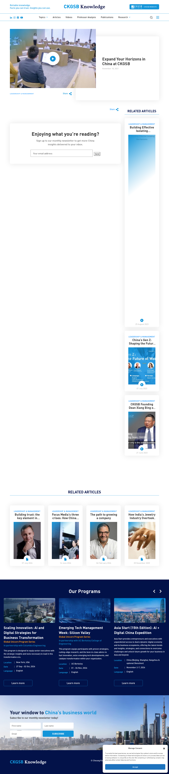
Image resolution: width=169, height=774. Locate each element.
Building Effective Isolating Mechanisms (142, 130)
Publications (107, 17)
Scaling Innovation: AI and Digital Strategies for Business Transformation (24, 633)
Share (65, 93)
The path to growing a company (103, 516)
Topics (42, 17)
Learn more (18, 683)
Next (161, 591)
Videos (69, 17)
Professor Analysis (86, 17)
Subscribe (58, 733)
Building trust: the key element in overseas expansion (27, 518)
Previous (154, 591)
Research (123, 17)
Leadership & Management (22, 93)
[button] (164, 748)
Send (97, 154)
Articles (57, 17)
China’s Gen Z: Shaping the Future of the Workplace (142, 343)
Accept (135, 767)
